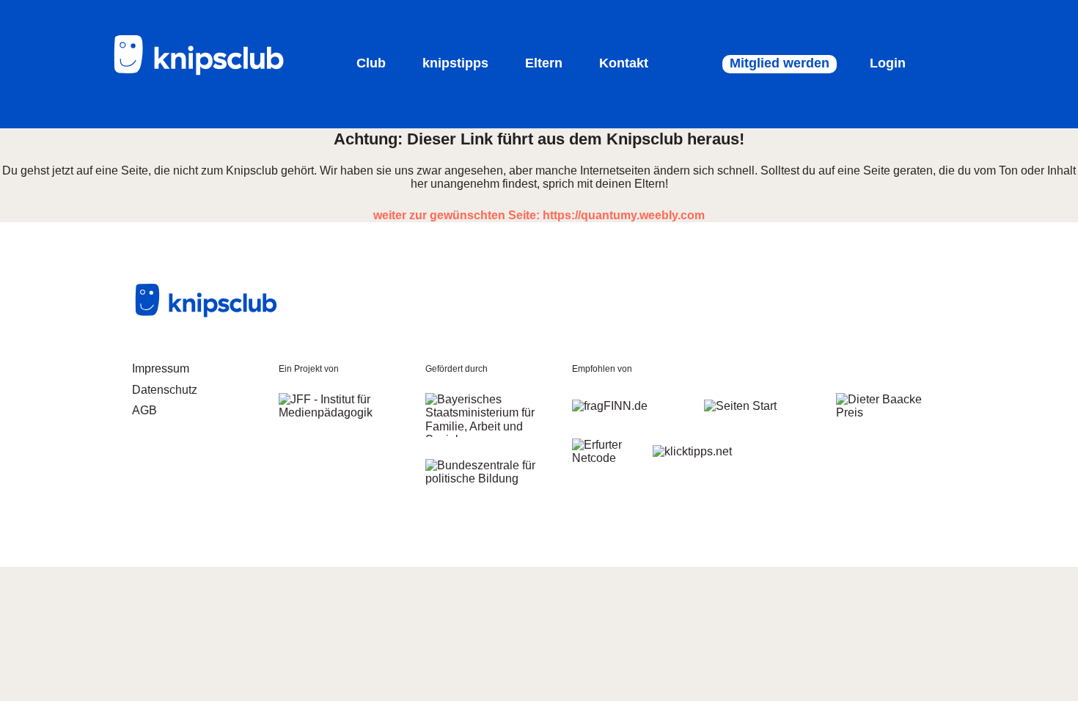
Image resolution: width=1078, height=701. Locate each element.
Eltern (543, 63)
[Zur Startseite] (209, 73)
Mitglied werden (779, 63)
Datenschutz (164, 389)
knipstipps (455, 63)
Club (371, 63)
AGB (144, 410)
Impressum (160, 368)
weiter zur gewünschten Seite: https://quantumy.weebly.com (539, 215)
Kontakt (623, 63)
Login (888, 63)
